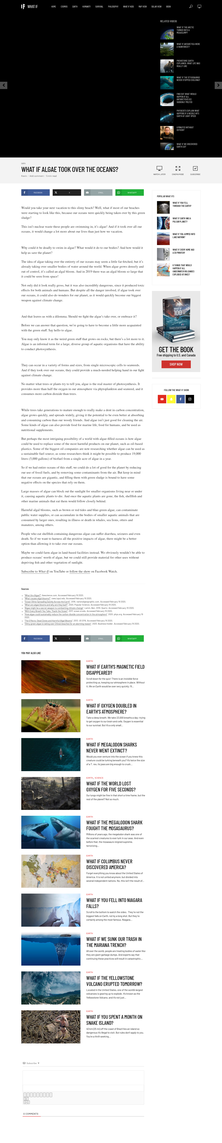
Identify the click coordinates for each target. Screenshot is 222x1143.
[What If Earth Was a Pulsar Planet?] (163, 223)
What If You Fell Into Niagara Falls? (114, 903)
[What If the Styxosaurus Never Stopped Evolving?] (167, 83)
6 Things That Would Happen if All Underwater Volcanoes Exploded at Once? (183, 270)
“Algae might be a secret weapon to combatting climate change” (54, 608)
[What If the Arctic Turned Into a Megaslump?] (167, 32)
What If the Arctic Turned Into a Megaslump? (185, 30)
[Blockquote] (44, 1095)
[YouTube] (162, 399)
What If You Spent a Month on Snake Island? (114, 1020)
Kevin (24, 175)
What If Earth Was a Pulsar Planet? (182, 220)
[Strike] (34, 1095)
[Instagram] (190, 399)
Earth (75, 6)
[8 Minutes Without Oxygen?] (167, 132)
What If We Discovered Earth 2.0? (187, 145)
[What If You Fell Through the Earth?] (163, 207)
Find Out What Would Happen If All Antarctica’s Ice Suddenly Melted (186, 98)
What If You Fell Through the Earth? (182, 204)
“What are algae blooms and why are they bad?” (46, 604)
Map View (143, 6)
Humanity (86, 6)
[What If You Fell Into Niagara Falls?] (50, 910)
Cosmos (64, 6)
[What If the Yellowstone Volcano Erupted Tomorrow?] (50, 988)
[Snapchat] (171, 399)
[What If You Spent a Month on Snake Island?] (50, 1026)
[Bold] (25, 1095)
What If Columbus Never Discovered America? (109, 864)
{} (26, 1099)
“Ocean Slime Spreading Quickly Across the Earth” (47, 601)
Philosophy (113, 6)
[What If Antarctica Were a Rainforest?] (167, 49)
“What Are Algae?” (33, 595)
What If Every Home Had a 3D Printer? (183, 251)
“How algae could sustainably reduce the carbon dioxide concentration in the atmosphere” (66, 614)
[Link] (51, 1095)
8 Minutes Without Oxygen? (185, 128)
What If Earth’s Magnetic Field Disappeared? (115, 670)
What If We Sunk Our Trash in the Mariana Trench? (114, 942)
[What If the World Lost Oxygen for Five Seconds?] (50, 793)
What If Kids (128, 6)
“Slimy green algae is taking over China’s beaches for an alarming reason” (58, 623)
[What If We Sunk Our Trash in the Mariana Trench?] (50, 949)
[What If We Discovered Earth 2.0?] (167, 149)
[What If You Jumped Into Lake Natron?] (163, 238)
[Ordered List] (38, 1095)
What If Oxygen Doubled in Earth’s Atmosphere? (111, 709)
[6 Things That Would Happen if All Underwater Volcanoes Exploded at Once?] (163, 270)
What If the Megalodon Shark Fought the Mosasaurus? (114, 825)
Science (99, 778)
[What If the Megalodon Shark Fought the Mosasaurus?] (50, 832)
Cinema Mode (178, 174)
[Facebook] (180, 399)
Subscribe (195, 174)
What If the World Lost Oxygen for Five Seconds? (111, 786)
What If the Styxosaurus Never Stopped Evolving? (188, 78)
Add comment (37, 175)
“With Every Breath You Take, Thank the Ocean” (46, 611)
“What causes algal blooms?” (37, 598)
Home (53, 6)
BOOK (168, 6)
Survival (99, 6)
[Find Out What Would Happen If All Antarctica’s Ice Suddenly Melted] (167, 99)
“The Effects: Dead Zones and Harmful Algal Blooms (48, 620)
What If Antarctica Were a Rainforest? (188, 45)
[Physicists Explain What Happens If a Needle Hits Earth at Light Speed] (167, 116)
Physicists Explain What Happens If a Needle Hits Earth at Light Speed (188, 113)
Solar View (156, 6)
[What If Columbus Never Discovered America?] (50, 871)
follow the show (80, 571)
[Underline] (31, 1095)
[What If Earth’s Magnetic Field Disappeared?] (50, 676)
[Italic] (28, 1095)
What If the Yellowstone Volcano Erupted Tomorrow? (114, 981)
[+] (26, 1102)
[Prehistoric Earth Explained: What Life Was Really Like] (167, 66)
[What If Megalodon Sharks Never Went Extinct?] (50, 754)
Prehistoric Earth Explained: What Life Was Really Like (188, 63)
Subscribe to (35, 571)
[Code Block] (47, 1095)
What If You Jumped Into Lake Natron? (184, 235)
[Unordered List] (41, 1095)
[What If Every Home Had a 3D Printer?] (163, 254)
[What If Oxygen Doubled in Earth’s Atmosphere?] (50, 715)
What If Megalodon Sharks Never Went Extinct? (111, 747)
